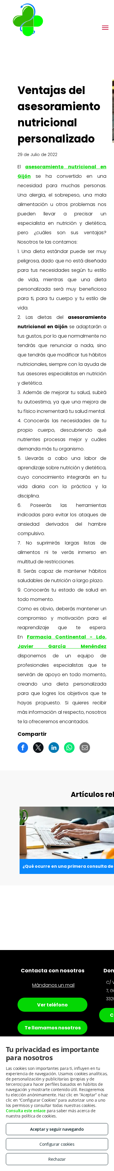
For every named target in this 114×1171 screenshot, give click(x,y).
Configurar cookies (57, 1144)
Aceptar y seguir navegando (57, 1129)
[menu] (105, 27)
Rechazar (57, 1159)
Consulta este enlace (26, 1110)
